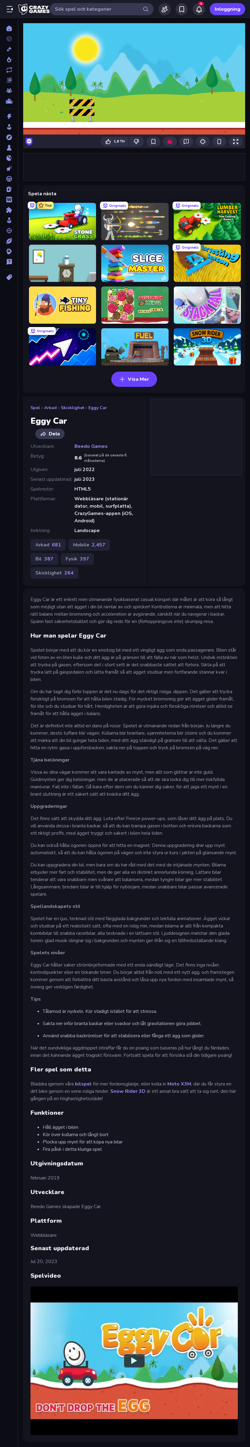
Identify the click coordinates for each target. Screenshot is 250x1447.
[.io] (9, 158)
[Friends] (165, 9)
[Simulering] (9, 220)
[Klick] (9, 168)
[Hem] (9, 28)
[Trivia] (9, 262)
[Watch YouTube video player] (134, 1361)
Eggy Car (97, 408)
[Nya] (9, 49)
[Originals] (9, 80)
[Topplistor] (9, 101)
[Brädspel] (9, 147)
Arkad (50, 408)
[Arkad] (9, 127)
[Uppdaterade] (9, 70)
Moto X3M (179, 1084)
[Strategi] (9, 251)
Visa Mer (138, 379)
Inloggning (227, 9)
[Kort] (9, 189)
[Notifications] (199, 9)
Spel (35, 408)
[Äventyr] (9, 137)
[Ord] (9, 199)
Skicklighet (72, 408)
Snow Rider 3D (127, 1091)
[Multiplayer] (9, 90)
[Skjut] (9, 230)
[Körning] (9, 179)
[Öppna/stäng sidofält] (9, 9)
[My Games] (182, 9)
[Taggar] (9, 277)
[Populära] (9, 59)
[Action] (9, 116)
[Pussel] (9, 210)
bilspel (83, 1084)
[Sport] (9, 241)
